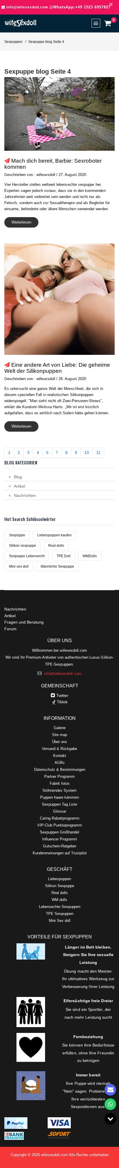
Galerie (60, 728)
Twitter (62, 695)
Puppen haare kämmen (59, 797)
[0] (107, 23)
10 (86, 452)
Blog (18, 477)
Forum (10, 628)
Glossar (59, 811)
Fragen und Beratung (24, 622)
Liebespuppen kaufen (54, 535)
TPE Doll (63, 556)
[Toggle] (110, 1119)
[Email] (110, 1090)
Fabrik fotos (60, 783)
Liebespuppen (59, 879)
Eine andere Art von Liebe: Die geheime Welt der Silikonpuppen (57, 368)
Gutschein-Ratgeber (59, 846)
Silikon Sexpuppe (59, 886)
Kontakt (59, 755)
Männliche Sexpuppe (57, 566)
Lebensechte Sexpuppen (59, 906)
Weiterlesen (21, 222)
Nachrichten (25, 495)
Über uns (59, 742)
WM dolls (59, 900)
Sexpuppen (13, 42)
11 (98, 452)
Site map (59, 735)
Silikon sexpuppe (22, 546)
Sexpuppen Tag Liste (59, 804)
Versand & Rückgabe (59, 748)
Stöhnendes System (59, 790)
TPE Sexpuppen (59, 913)
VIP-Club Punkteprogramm (59, 825)
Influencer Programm (59, 839)
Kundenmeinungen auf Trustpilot (60, 853)
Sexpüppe (17, 535)
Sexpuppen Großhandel (59, 832)
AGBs (60, 762)
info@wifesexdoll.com (27, 7)
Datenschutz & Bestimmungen (59, 769)
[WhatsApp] (110, 1104)
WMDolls (90, 556)
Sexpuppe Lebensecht (26, 556)
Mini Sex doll (59, 920)
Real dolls (56, 546)
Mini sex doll (19, 566)
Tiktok (62, 702)
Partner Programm (59, 776)
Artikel (19, 486)
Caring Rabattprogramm (59, 818)
